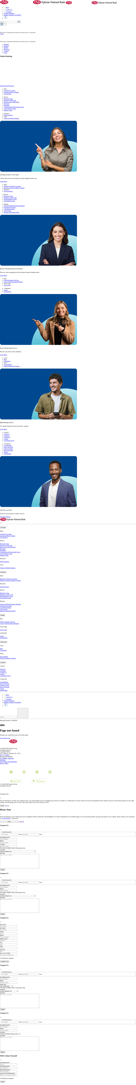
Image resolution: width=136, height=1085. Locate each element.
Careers (6, 439)
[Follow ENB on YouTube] (45, 773)
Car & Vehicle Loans (10, 108)
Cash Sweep (7, 211)
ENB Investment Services (11, 280)
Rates (7, 7)
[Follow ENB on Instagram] (32, 773)
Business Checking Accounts (12, 186)
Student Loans (8, 110)
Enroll (2, 86)
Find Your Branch (5, 517)
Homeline (6, 105)
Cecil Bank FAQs (9, 440)
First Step (6, 103)
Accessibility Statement (7, 758)
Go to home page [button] (5, 738)
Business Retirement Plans (11, 212)
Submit (3, 869)
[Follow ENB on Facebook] (6, 773)
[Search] (5, 18)
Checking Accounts (9, 90)
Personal (6, 44)
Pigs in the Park (8, 447)
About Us (6, 434)
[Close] (0, 829)
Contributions (8, 445)
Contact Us (8, 9)
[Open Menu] (3, 24)
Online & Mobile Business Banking (14, 206)
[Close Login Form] (4, 68)
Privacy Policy (4, 763)
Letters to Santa (8, 449)
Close (2, 805)
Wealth (6, 47)
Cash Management (9, 209)
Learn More (3, 181)
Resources (7, 49)
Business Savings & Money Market (14, 188)
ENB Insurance (8, 115)
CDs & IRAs (7, 94)
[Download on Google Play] (34, 782)
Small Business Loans (10, 199)
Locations (8, 12)
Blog (5, 359)
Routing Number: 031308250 (12, 15)
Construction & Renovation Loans (14, 107)
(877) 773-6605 (4, 755)
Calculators (7, 361)
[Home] (58, 4)
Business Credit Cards (10, 197)
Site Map (2, 760)
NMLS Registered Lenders (12, 366)
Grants (6, 290)
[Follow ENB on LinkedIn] (19, 773)
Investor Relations (9, 13)
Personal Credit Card (10, 100)
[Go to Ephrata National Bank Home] (13, 747)
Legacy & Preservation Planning (13, 282)
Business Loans (8, 196)
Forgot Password (9, 86)
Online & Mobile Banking (11, 118)
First (20, 834)
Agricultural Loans (9, 201)
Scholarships (7, 291)
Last (40, 834)
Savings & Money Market (11, 92)
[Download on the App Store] (11, 782)
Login (5, 52)
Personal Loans (8, 99)
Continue (21, 821)
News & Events (8, 450)
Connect (6, 51)
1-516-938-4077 (6, 818)
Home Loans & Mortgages (11, 102)
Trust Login (7, 285)
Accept (7, 805)
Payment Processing (9, 207)
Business (6, 46)
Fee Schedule (8, 364)
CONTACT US (4, 961)
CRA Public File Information (8, 761)
